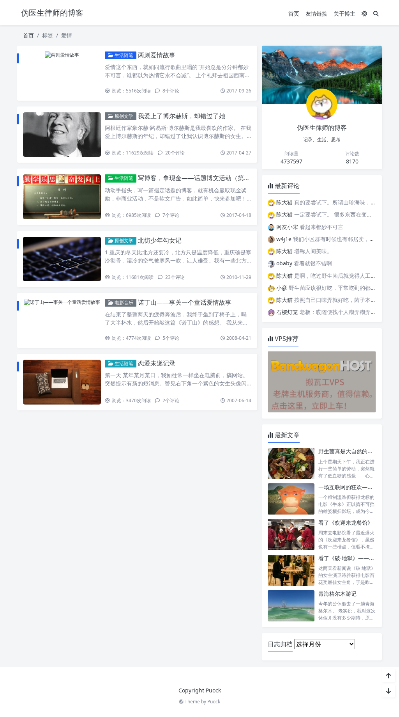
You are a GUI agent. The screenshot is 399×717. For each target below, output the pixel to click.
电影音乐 (123, 302)
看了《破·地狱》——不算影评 (354, 558)
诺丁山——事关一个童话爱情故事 (184, 302)
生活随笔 (123, 55)
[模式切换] (364, 13)
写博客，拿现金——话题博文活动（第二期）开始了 (209, 178)
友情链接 (316, 13)
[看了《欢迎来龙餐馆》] (291, 534)
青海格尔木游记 (337, 593)
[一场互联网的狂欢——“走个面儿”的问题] (291, 499)
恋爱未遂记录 (156, 363)
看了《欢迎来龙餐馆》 (345, 522)
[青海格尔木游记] (291, 605)
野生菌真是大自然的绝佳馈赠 (353, 451)
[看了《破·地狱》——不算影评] (291, 570)
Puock (213, 701)
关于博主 (344, 13)
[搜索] (376, 13)
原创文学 (123, 116)
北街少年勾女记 (160, 240)
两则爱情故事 (156, 55)
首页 (293, 13)
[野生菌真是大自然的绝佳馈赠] (291, 463)
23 (174, 277)
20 (174, 152)
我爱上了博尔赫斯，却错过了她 (181, 116)
